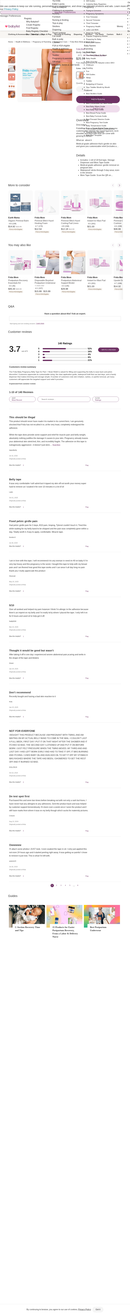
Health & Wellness (22, 42)
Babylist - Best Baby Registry (12, 26)
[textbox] (65, 318)
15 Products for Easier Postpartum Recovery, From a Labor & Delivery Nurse (65, 932)
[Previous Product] (113, 185)
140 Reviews (88, 55)
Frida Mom (80, 49)
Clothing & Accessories (18, 34)
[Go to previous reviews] (48, 885)
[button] (65, 349)
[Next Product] (119, 185)
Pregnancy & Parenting (42, 42)
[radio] (11, 50)
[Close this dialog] (0, 2)
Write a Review (109, 350)
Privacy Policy (11, 9)
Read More (56, 445)
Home (10, 42)
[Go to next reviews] (81, 885)
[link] (80, 75)
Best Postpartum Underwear (98, 929)
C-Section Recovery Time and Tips (27, 929)
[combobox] (22, 399)
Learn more (40, 323)
